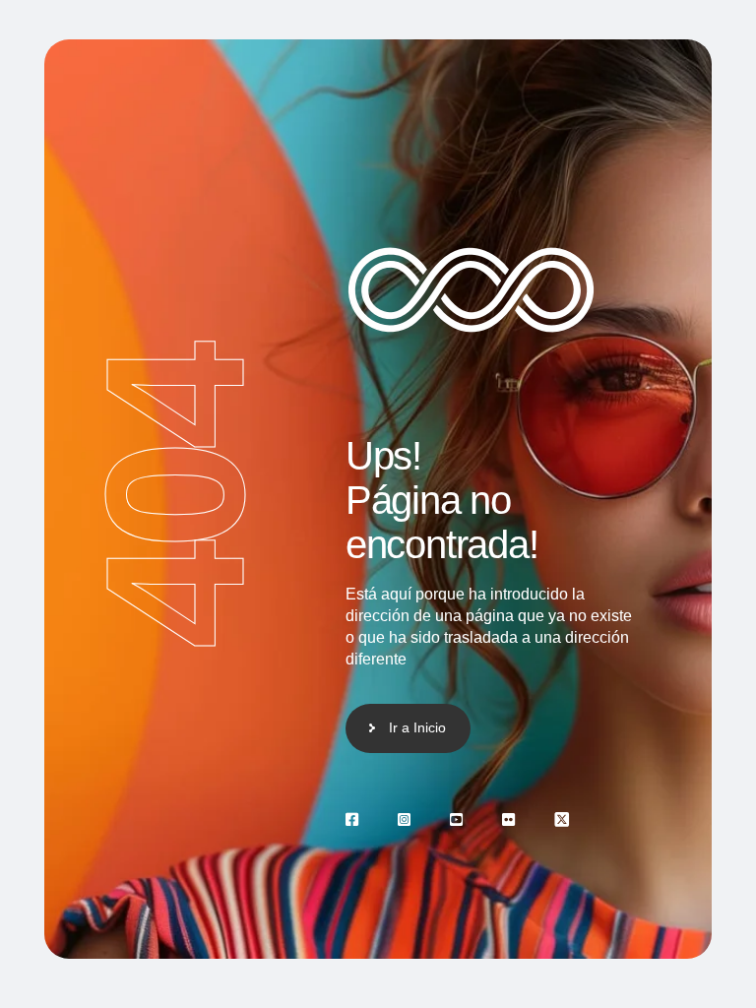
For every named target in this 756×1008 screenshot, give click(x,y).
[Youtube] (456, 819)
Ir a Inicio (417, 727)
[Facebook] (352, 819)
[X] (561, 819)
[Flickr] (508, 819)
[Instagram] (404, 819)
